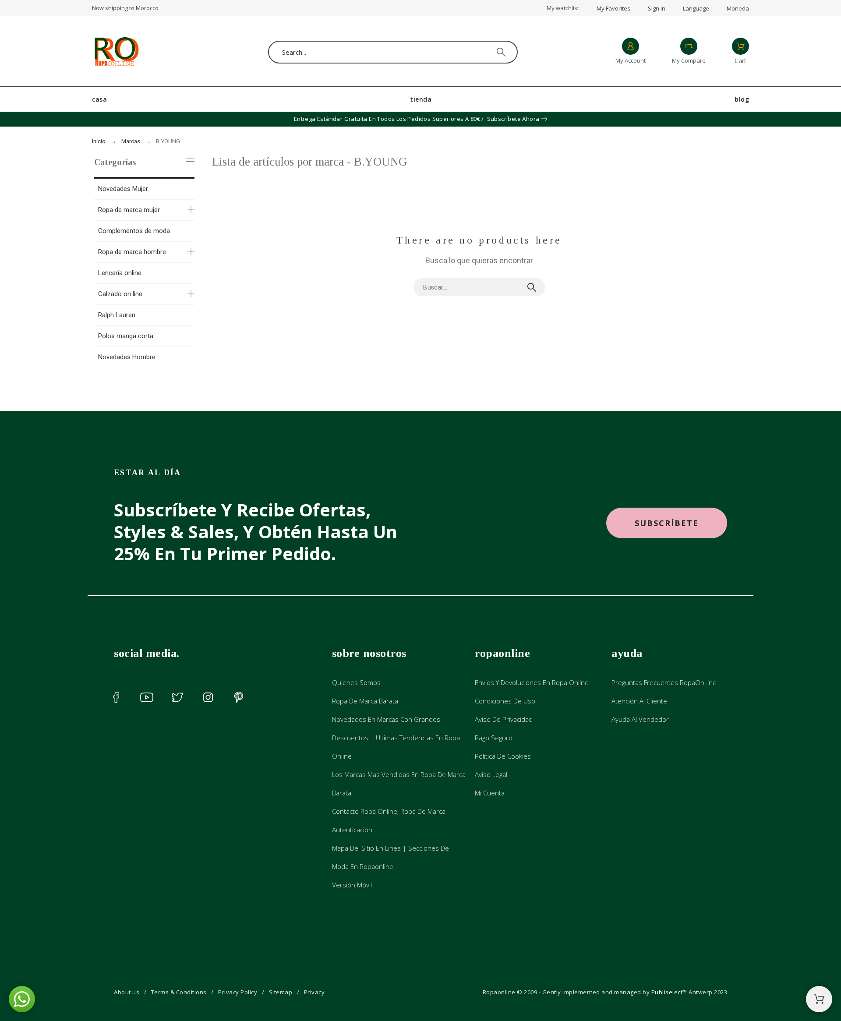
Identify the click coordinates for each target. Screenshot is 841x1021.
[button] (666, 523)
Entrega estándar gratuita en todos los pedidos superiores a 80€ (387, 119)
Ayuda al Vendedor (640, 719)
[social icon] (116, 697)
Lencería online (119, 273)
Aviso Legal (491, 774)
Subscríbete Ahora (513, 119)
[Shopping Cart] (819, 999)
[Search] (501, 52)
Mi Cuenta (490, 792)
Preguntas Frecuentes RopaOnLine (664, 682)
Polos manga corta (125, 336)
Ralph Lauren (116, 315)
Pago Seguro (493, 737)
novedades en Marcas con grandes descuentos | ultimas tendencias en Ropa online (396, 737)
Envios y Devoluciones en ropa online (532, 682)
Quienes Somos (356, 682)
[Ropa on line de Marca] (116, 52)
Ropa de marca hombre (132, 252)
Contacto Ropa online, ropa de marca (388, 811)
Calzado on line (120, 294)
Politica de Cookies (503, 756)
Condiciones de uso (505, 700)
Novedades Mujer (123, 189)
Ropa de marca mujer (129, 210)
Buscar (534, 287)
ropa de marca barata (365, 700)
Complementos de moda (134, 231)
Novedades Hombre (126, 357)
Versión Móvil (352, 884)
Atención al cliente (639, 700)
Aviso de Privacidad (504, 719)
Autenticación (352, 829)
